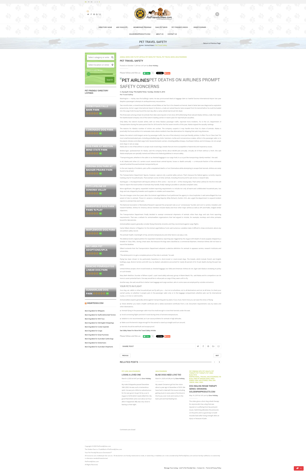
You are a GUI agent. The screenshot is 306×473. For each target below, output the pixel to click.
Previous (125, 355)
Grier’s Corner (200, 27)
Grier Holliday (153, 66)
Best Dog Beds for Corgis (93, 331)
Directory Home (105, 27)
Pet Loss (125, 371)
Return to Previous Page (212, 43)
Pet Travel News (168, 57)
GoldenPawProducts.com (139, 34)
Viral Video (199, 382)
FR (88, 2)
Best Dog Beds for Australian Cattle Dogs (99, 339)
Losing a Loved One (131, 374)
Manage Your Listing (171, 468)
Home (141, 45)
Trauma (203, 377)
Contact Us (172, 34)
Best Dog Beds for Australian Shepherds (99, 347)
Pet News (149, 57)
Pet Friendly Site (195, 371)
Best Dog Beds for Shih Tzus (94, 319)
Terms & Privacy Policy (213, 468)
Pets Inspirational (194, 376)
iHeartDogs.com (95, 303)
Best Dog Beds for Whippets (95, 311)
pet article (140, 57)
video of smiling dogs (201, 379)
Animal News (149, 45)
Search (110, 79)
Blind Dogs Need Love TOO (168, 374)
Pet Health (206, 371)
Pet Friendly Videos (180, 27)
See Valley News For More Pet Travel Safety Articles (138, 330)
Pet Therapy (200, 373)
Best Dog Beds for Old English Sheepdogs (99, 323)
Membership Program (142, 27)
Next (217, 355)
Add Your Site (122, 27)
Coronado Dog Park (99, 129)
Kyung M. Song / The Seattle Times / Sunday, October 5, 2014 (143, 92)
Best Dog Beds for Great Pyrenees (97, 335)
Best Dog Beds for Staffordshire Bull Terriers (100, 315)
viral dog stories (201, 380)
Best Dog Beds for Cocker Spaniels (97, 327)
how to (133, 57)
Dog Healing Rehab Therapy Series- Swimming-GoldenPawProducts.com (203, 389)
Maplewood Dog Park (100, 229)
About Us (159, 34)
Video (221, 377)
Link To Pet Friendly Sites (187, 468)
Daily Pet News (161, 27)
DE (91, 2)
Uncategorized (181, 57)
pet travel (157, 57)
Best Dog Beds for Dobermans (95, 343)
